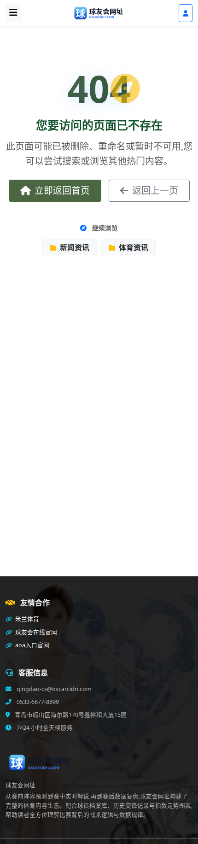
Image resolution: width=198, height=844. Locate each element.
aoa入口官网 (31, 645)
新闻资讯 (73, 247)
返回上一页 (155, 190)
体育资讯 (132, 247)
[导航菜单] (13, 13)
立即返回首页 (62, 190)
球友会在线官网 (35, 632)
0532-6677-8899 (37, 702)
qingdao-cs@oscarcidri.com (53, 689)
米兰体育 (26, 619)
